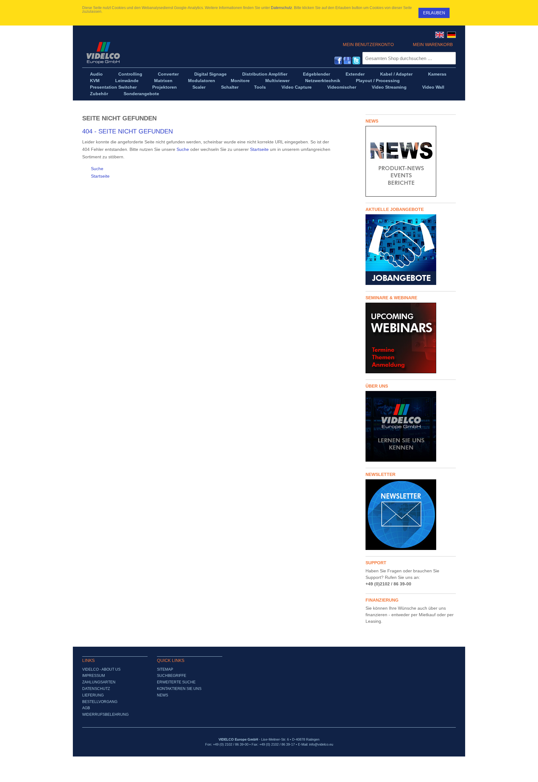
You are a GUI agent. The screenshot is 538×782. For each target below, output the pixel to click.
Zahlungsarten (99, 682)
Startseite (259, 149)
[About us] (411, 426)
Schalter (229, 87)
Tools (260, 87)
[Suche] (449, 58)
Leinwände (127, 80)
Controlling (130, 74)
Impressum (93, 675)
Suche (183, 149)
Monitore (240, 80)
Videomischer (341, 87)
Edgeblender (316, 74)
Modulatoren (201, 80)
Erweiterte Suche (176, 682)
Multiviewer (277, 80)
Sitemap (165, 669)
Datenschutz (281, 8)
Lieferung (93, 695)
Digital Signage (210, 74)
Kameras (437, 74)
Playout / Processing (378, 80)
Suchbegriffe (171, 675)
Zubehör (99, 93)
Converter (168, 74)
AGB (86, 708)
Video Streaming (389, 87)
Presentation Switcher (113, 87)
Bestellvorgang (99, 702)
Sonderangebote (141, 93)
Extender (355, 74)
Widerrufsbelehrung (105, 714)
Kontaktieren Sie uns (179, 689)
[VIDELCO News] (411, 161)
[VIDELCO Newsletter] (411, 514)
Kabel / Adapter (396, 74)
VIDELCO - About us (101, 669)
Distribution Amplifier (264, 74)
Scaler (198, 87)
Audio (96, 74)
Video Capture (296, 87)
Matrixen (163, 80)
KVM (95, 80)
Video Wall (433, 87)
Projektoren (164, 87)
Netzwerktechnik (322, 80)
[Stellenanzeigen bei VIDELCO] (411, 249)
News (162, 695)
